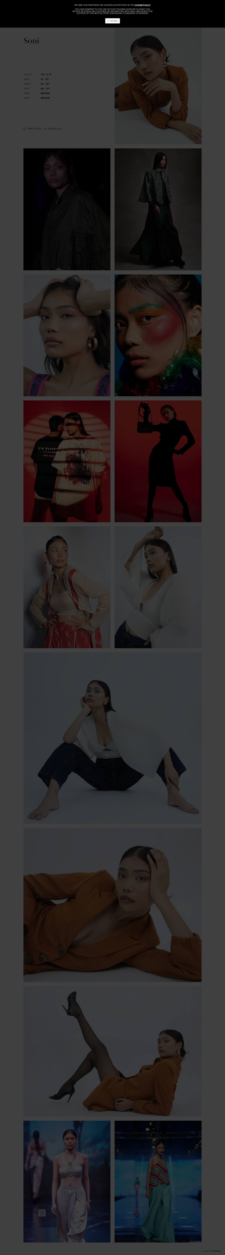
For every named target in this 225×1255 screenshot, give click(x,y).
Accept (113, 21)
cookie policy (143, 5)
